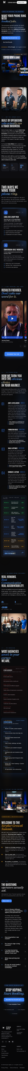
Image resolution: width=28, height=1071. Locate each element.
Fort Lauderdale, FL (21, 1051)
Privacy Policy (4, 1067)
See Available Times (15, 1004)
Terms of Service (14, 1067)
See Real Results (7, 42)
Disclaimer (22, 1067)
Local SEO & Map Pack (21, 1030)
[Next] (25, 346)
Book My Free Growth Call (10, 38)
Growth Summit (4, 1053)
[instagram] (2, 1041)
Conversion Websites (19, 1033)
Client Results (4, 1055)
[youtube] (9, 1041)
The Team (3, 1051)
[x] (6, 1041)
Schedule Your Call (13, 354)
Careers (3, 1057)
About (2, 1049)
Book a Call (21, 2)
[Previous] (20, 346)
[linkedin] (12, 1041)
